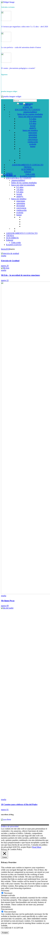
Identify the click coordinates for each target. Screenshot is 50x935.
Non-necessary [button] (7, 909)
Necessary (8, 893)
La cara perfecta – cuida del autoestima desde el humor (21, 47)
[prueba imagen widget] (11, 96)
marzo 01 (5, 809)
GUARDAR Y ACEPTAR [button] (12, 928)
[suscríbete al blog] (6, 819)
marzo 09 (5, 606)
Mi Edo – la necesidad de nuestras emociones (20, 275)
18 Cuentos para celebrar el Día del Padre (19, 804)
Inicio (3, 249)
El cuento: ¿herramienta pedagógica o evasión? (18, 68)
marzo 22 (5, 280)
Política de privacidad (9, 826)
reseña (3, 256)
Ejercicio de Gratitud (10, 261)
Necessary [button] (5, 890)
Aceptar (5, 933)
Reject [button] (29, 847)
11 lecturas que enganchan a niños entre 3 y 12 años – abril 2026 (24, 27)
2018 (8, 249)
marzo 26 (5, 266)
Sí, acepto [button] (22, 847)
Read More (36, 847)
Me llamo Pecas (7, 601)
